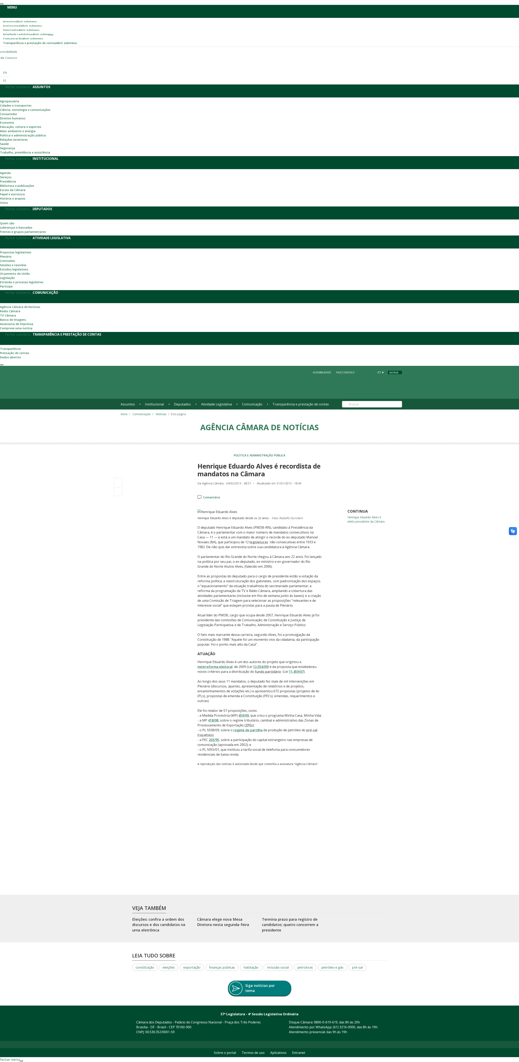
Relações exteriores (14, 140)
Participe (6, 286)
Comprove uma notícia (16, 328)
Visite (4, 203)
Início (124, 414)
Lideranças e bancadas (16, 227)
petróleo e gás (332, 967)
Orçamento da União (15, 273)
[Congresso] (362, 372)
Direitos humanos (12, 118)
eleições (169, 967)
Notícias (161, 414)
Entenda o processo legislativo (21, 282)
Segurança (7, 148)
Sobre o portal (225, 1052)
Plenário (6, 256)
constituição (145, 967)
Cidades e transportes (15, 105)
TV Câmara (8, 315)
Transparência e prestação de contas (40, 43)
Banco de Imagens (13, 320)
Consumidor (8, 114)
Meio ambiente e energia (17, 131)
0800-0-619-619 (326, 1022)
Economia (7, 122)
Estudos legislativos (14, 269)
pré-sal (357, 967)
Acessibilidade (322, 372)
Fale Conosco (345, 372)
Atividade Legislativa (28, 34)
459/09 (243, 715)
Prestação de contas (14, 353)
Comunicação (23, 39)
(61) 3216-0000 (344, 1027)
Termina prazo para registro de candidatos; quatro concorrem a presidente (290, 924)
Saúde (4, 144)
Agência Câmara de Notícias (20, 307)
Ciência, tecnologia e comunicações (25, 110)
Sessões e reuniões (13, 265)
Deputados (21, 30)
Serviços (5, 177)
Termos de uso (253, 1052)
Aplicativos (278, 1052)
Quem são (7, 223)
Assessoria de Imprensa (16, 324)
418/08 (213, 720)
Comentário (211, 497)
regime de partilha (248, 730)
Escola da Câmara (13, 190)
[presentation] (1, 3)
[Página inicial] (145, 382)
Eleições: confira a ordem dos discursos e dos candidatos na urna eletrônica (158, 924)
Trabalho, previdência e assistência (25, 152)
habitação (250, 967)
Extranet (298, 1052)
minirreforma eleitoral (215, 666)
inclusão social (278, 967)
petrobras (305, 967)
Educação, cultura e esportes (20, 127)
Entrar (393, 372)
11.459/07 (296, 671)
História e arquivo (12, 198)
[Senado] (370, 372)
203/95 (214, 740)
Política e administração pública (23, 135)
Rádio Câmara (10, 311)
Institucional (22, 26)
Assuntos (20, 22)
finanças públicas (222, 967)
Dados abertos (10, 357)
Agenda (5, 173)
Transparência (10, 349)
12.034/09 (260, 666)
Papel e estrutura (12, 194)
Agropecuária (9, 101)
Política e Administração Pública (259, 455)
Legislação (7, 278)
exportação (192, 967)
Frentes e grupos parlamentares (23, 232)
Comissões (7, 261)
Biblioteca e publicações (17, 186)
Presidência (8, 181)
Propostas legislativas (15, 252)
